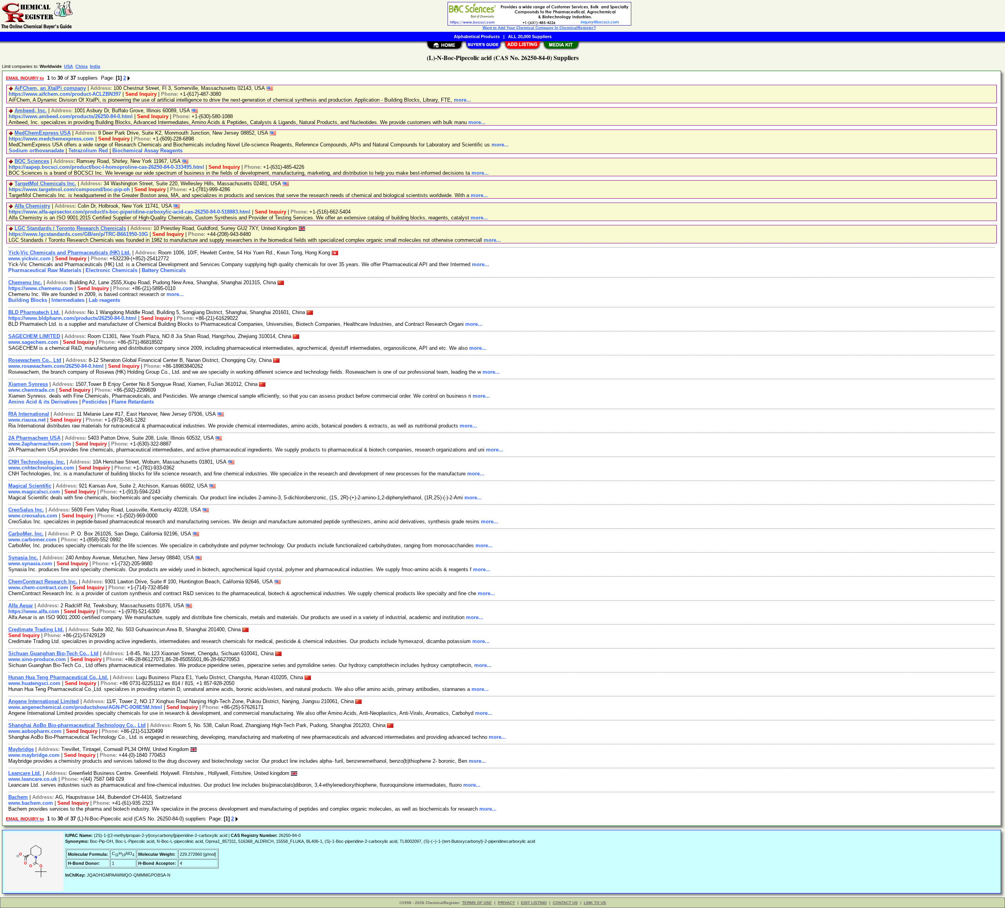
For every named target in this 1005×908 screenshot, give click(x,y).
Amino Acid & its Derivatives (43, 402)
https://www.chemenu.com (40, 288)
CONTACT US (565, 903)
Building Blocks (27, 300)
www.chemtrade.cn (31, 390)
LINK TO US (595, 903)
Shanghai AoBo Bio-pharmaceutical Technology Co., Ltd (77, 725)
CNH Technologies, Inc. (36, 462)
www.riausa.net (27, 420)
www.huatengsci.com (34, 683)
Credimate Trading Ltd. (36, 629)
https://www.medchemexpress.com (51, 139)
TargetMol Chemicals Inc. (45, 183)
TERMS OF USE (477, 903)
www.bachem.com (30, 803)
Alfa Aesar (20, 605)
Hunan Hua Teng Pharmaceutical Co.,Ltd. (58, 677)
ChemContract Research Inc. (42, 582)
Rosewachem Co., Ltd (34, 360)
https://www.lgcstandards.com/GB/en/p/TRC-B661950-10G (78, 234)
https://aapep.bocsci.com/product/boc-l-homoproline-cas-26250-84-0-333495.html (106, 167)
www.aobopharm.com (35, 731)
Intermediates (67, 300)
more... (462, 100)
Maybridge (21, 749)
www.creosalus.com (32, 516)
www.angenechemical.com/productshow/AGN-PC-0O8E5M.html (85, 707)
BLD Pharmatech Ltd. (34, 312)
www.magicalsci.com (34, 492)
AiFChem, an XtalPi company (50, 88)
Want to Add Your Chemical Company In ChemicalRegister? (539, 28)
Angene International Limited (43, 701)
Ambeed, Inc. (31, 110)
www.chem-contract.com (38, 587)
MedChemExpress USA (43, 133)
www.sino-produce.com (37, 659)
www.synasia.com (30, 563)
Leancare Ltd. (24, 773)
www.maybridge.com (34, 755)
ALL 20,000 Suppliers (530, 36)
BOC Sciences (32, 161)
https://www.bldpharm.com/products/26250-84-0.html (72, 318)
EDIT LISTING (534, 903)
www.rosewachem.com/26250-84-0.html (56, 366)
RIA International (28, 414)
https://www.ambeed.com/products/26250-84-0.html (71, 116)
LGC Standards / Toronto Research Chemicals (70, 228)
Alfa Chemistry (32, 206)
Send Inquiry (141, 94)
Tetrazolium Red (88, 150)
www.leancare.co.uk (32, 779)
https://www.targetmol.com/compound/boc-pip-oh (69, 189)
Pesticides (94, 402)
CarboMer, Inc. (26, 534)
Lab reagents (104, 300)
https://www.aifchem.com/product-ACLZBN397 (65, 94)
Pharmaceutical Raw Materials (44, 270)
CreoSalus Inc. (26, 510)
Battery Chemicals (164, 270)
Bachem (18, 797)
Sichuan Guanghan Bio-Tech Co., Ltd (53, 653)
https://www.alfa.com (33, 611)
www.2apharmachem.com (39, 444)
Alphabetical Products (477, 36)
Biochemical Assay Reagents (147, 150)
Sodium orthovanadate (36, 150)
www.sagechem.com (33, 342)
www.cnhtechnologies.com (41, 468)
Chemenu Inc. (25, 282)
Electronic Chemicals (111, 270)
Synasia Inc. (23, 558)
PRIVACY (506, 903)
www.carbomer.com (32, 540)
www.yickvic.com (29, 258)
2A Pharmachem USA (34, 438)
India (95, 66)
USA (68, 66)
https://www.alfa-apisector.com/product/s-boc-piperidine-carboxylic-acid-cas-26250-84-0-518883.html (129, 212)
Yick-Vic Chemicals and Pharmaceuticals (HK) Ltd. (69, 253)
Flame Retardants (132, 402)
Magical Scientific (29, 486)
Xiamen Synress (28, 384)
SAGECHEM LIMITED (34, 336)
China (81, 66)
